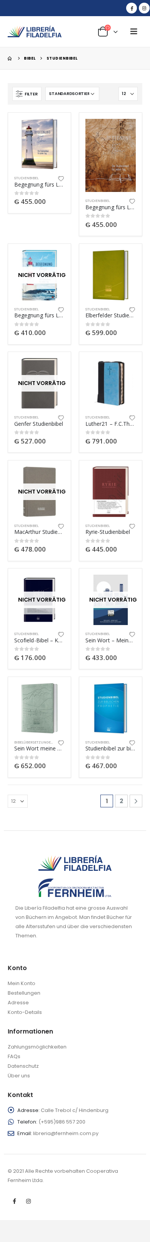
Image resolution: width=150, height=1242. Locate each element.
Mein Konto (21, 983)
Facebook (14, 1201)
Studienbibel (26, 177)
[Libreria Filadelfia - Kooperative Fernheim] (35, 31)
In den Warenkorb (52, 131)
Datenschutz (23, 1066)
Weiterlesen (52, 263)
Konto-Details (25, 1012)
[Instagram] (144, 8)
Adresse (18, 1002)
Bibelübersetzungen (33, 742)
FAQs (14, 1056)
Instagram (28, 1201)
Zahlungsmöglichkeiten (37, 1046)
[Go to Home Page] (10, 58)
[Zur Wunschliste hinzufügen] (61, 178)
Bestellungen (24, 993)
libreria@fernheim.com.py (65, 1133)
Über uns (19, 1075)
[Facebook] (131, 8)
